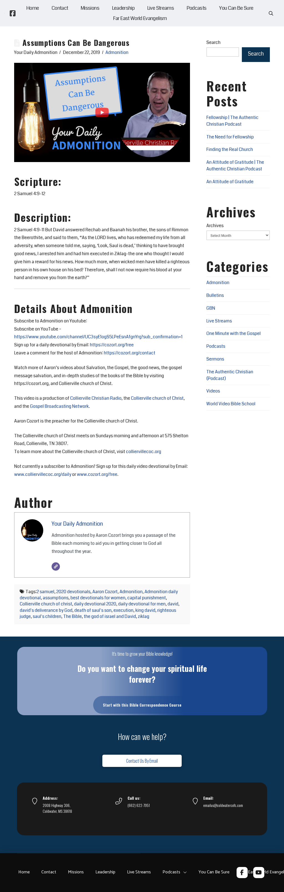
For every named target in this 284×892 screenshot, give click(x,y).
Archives (215, 225)
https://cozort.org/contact (129, 353)
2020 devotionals (73, 591)
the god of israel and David (110, 616)
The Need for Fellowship (230, 137)
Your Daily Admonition (77, 524)
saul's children (47, 616)
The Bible (72, 616)
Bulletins (215, 295)
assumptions (56, 598)
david (173, 604)
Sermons (215, 359)
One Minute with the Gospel (233, 333)
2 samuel (45, 591)
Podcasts (215, 346)
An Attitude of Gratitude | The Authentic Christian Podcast (235, 165)
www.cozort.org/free (97, 474)
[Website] (56, 566)
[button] (271, 13)
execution (123, 610)
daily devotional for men (142, 604)
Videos (213, 391)
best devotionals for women (97, 598)
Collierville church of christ (46, 604)
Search (213, 42)
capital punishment (146, 598)
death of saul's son (92, 610)
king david (145, 610)
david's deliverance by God (46, 610)
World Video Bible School (230, 404)
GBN (210, 308)
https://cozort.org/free (112, 345)
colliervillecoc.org (143, 451)
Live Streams (219, 321)
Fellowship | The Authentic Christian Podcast (232, 120)
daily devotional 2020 (95, 604)
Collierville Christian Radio (95, 398)
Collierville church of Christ (157, 398)
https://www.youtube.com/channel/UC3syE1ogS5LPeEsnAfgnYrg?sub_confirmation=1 (98, 337)
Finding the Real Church (229, 149)
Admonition (116, 52)
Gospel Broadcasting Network (59, 406)
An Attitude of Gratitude (229, 181)
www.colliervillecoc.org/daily (42, 474)
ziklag (143, 616)
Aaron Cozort (105, 591)
